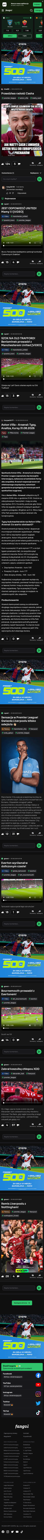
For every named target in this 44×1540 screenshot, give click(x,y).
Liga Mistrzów (27, 1467)
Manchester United (29, 1497)
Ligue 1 (25, 1465)
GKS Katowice (8, 1514)
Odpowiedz (22, 193)
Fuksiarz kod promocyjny (11, 1456)
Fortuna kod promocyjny (11, 1462)
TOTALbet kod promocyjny (12, 1476)
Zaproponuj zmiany (10, 1433)
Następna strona (20, 1303)
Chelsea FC (26, 1488)
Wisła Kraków (8, 1488)
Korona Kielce (8, 1517)
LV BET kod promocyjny (11, 1459)
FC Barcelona (27, 1502)
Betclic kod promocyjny (11, 1470)
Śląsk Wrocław (8, 1497)
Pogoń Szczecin (8, 1505)
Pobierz (37, 4)
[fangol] (22, 1426)
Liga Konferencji (28, 1473)
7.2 (7, 31)
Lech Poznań (7, 1491)
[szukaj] (31, 10)
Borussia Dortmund (29, 1508)
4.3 (17, 31)
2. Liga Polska (27, 1450)
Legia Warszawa (8, 1485)
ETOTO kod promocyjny (11, 1444)
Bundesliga (26, 1459)
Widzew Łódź (8, 1508)
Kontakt (26, 1433)
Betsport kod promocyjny (11, 1450)
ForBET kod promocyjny (11, 1473)
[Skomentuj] (39, 274)
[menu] (2, 10)
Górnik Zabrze (8, 1494)
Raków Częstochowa (10, 1511)
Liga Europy (26, 1470)
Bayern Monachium (29, 1505)
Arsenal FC (26, 1485)
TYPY (25, 36)
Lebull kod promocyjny (11, 1447)
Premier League (28, 1453)
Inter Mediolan (27, 1517)
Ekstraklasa (26, 1444)
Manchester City (28, 1494)
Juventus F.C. (27, 1514)
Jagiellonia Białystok (10, 1502)
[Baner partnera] (22, 63)
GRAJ (10, 36)
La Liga (25, 1456)
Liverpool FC (27, 1491)
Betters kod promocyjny (11, 1467)
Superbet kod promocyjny (12, 1453)
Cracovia (6, 1499)
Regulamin (7, 1436)
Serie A (25, 1462)
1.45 (27, 31)
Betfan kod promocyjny (11, 1465)
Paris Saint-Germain (29, 1511)
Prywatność (27, 1436)
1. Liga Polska (27, 1447)
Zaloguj (38, 10)
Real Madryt (26, 1499)
